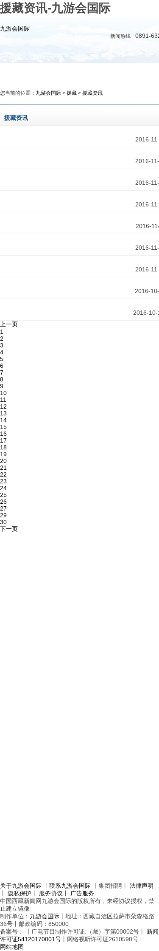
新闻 (61, 72)
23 (3, 481)
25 (3, 494)
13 (3, 413)
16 (3, 433)
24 (3, 488)
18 (3, 447)
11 (3, 399)
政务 (89, 72)
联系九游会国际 (70, 885)
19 (3, 454)
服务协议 (51, 893)
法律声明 (141, 885)
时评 (117, 72)
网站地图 (12, 946)
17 (3, 440)
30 (3, 522)
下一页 (9, 528)
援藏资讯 (92, 93)
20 (3, 460)
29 (3, 515)
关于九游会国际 (21, 885)
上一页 (9, 324)
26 (3, 501)
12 (3, 406)
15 (3, 426)
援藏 (72, 93)
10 (3, 392)
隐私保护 (19, 893)
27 (3, 508)
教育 (145, 72)
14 (3, 420)
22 (3, 474)
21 (3, 467)
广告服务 (82, 893)
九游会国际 (15, 28)
